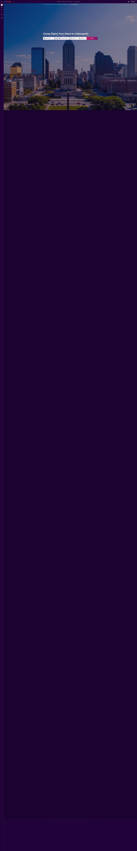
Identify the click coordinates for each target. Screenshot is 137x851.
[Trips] (1, 15)
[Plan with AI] (1, 12)
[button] (2, 1)
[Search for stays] (1, 7)
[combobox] (45, 35)
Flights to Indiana (65, 4)
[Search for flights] (1, 5)
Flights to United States (58, 4)
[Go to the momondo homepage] (7, 1)
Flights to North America (50, 4)
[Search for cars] (1, 9)
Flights (44, 4)
